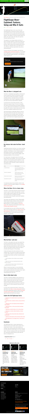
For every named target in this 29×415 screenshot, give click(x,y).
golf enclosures (7, 210)
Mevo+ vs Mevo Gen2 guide (16, 288)
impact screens (20, 209)
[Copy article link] (12, 27)
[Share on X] (7, 27)
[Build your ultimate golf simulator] (14, 371)
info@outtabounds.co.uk (19, 399)
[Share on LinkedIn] (9, 27)
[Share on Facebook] (6, 27)
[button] (2, 5)
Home (4, 17)
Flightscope (7, 17)
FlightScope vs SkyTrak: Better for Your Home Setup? (14, 309)
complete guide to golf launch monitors (11, 51)
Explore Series (7, 63)
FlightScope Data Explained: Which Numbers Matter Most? (15, 316)
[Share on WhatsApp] (10, 27)
